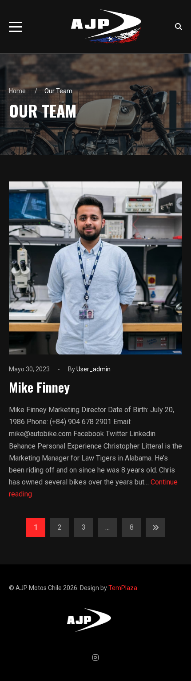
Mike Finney (39, 387)
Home (17, 90)
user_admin (93, 369)
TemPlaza (122, 587)
